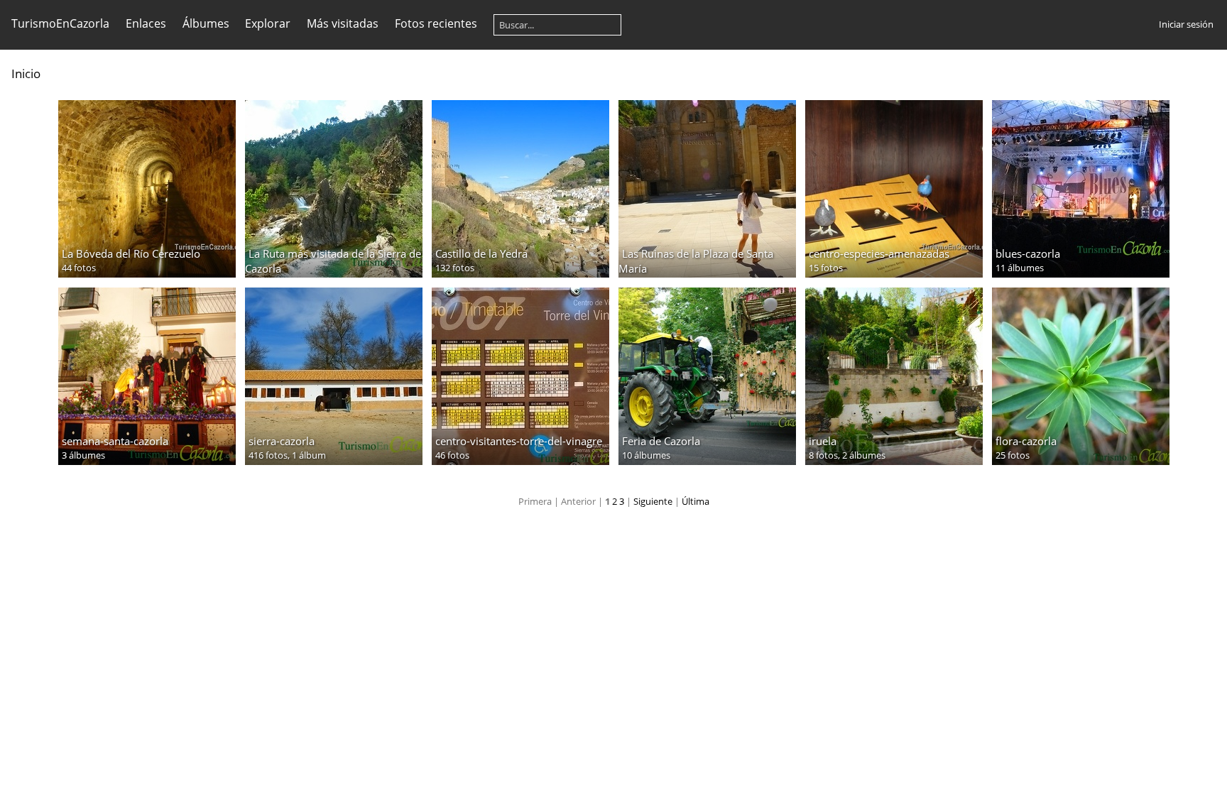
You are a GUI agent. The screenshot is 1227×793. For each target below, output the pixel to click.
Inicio (25, 73)
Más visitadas (342, 23)
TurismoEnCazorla (60, 23)
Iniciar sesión (1186, 24)
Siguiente (652, 501)
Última (695, 501)
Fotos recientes (436, 23)
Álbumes (205, 23)
